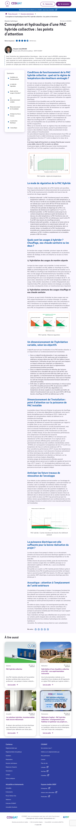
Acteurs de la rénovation (47, 792)
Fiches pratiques (10, 778)
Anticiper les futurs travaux (15, 115)
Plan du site (44, 763)
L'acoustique (13, 128)
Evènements (9, 792)
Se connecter (65, 4)
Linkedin (43, 767)
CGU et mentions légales (36, 822)
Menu (7, 6)
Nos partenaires (45, 756)
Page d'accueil (13, 14)
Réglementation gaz (11, 748)
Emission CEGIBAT (11, 803)
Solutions (8, 756)
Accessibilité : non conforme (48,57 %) (54, 822)
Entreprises (44, 788)
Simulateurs (9, 771)
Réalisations (9, 759)
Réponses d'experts (11, 767)
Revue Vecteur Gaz (11, 796)
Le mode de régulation (13, 85)
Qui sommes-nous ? (46, 748)
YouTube (43, 771)
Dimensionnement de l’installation (15, 108)
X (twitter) (43, 775)
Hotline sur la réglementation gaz (50, 752)
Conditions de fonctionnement (14, 78)
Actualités (8, 788)
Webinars (8, 799)
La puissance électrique (13, 122)
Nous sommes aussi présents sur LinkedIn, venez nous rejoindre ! (37, 10)
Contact (43, 759)
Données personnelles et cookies (20, 822)
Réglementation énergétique (14, 752)
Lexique (8, 775)
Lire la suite (11, 685)
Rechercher (49, 4)
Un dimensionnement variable (15, 100)
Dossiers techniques (27, 14)
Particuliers (44, 796)
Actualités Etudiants (11, 807)
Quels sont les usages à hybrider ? (15, 92)
